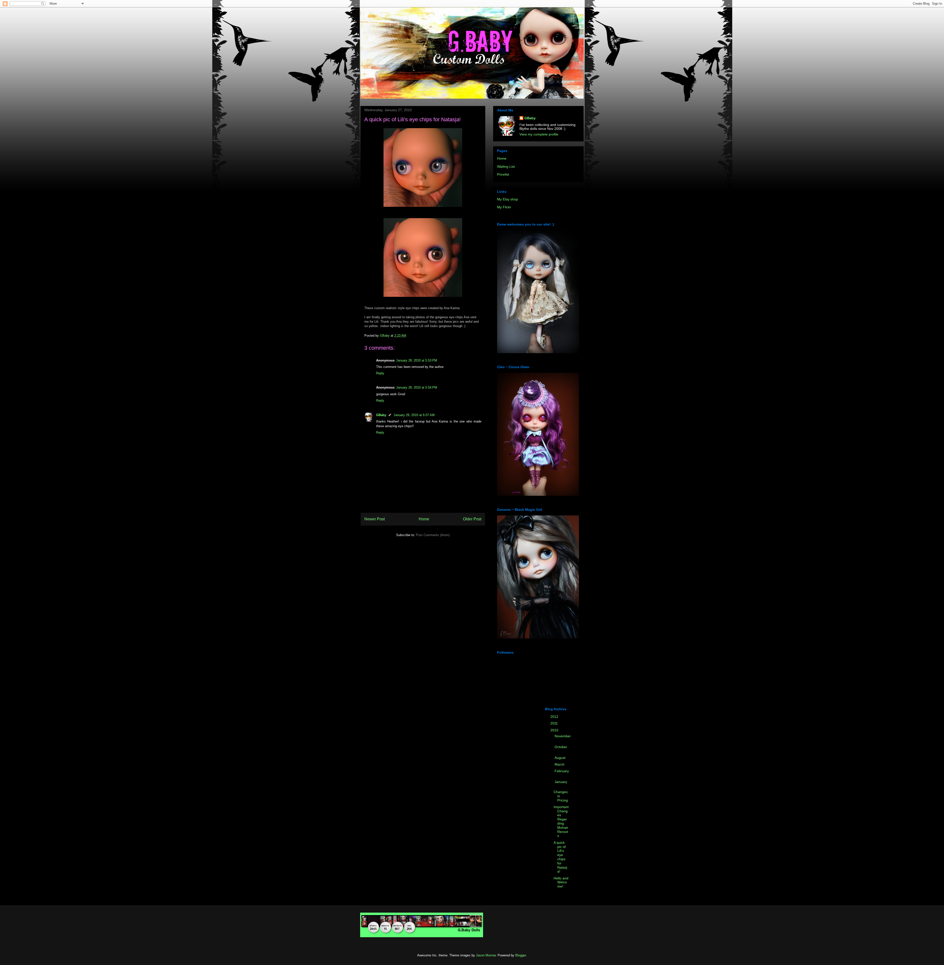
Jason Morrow (486, 955)
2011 (554, 723)
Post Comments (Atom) (433, 535)
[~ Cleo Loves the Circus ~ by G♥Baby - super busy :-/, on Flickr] (538, 495)
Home (424, 519)
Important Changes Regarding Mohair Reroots (561, 821)
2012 (554, 717)
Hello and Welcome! (561, 882)
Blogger (520, 955)
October (561, 747)
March (560, 764)
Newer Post (374, 519)
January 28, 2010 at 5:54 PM (416, 387)
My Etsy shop (507, 199)
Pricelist (503, 174)
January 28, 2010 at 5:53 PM (416, 360)
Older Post (472, 519)
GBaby (381, 415)
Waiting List (506, 166)
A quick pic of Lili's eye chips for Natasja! (560, 857)
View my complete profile (538, 134)
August (560, 758)
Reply (380, 373)
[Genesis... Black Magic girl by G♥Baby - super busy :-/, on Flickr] (538, 637)
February (562, 771)
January (561, 782)
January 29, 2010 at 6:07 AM (414, 415)
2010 (554, 730)
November (563, 736)
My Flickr (504, 207)
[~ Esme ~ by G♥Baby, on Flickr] (538, 352)
